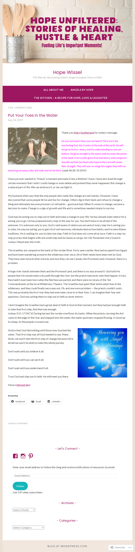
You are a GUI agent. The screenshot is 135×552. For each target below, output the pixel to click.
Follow (20, 486)
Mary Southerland (84, 132)
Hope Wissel (67, 72)
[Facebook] (16, 456)
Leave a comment (17, 423)
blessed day (23, 384)
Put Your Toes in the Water (33, 115)
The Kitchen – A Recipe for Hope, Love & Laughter (70, 97)
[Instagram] (23, 456)
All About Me (53, 89)
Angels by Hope (82, 89)
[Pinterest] (31, 456)
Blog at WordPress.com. (67, 546)
